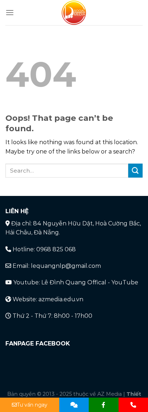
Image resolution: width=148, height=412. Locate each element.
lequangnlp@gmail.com (66, 265)
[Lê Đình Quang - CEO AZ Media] (74, 12)
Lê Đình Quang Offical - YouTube (89, 282)
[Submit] (135, 171)
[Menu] (9, 12)
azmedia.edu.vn (60, 299)
